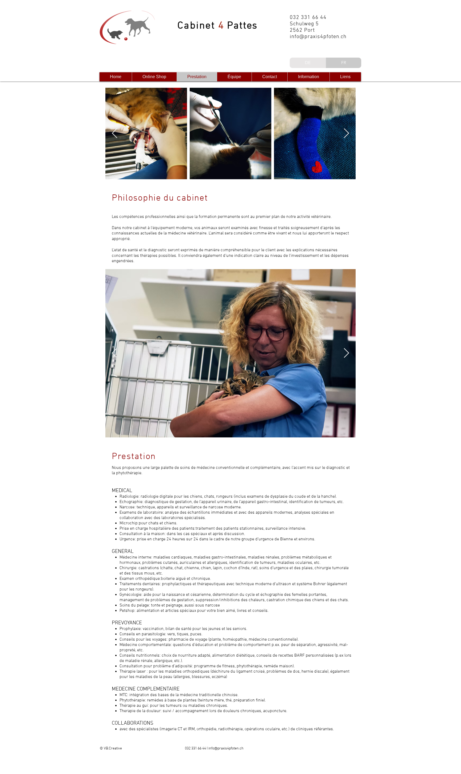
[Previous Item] (115, 133)
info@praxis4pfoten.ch (318, 37)
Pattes (240, 26)
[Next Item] (346, 133)
